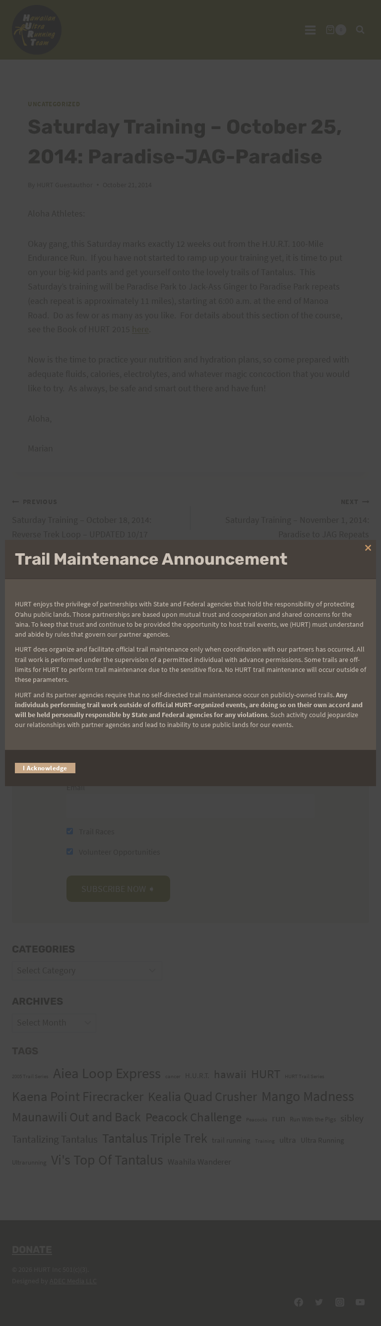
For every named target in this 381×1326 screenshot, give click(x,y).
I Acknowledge (45, 768)
